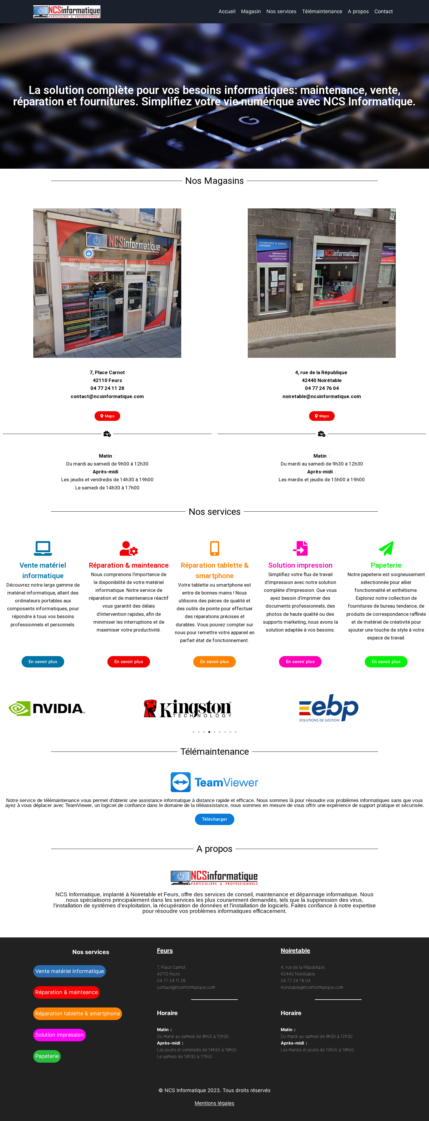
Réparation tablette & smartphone (77, 1013)
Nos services (281, 11)
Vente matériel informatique (69, 971)
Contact (383, 11)
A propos (358, 11)
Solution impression (59, 1035)
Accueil (227, 11)
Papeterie (47, 1056)
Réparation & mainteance (66, 992)
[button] (193, 732)
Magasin (251, 11)
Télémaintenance (322, 11)
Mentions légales (214, 1103)
